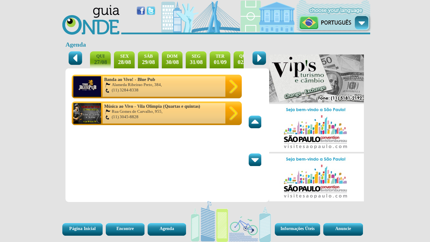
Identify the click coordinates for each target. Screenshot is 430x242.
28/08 (124, 59)
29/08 (148, 59)
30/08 (172, 59)
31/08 (196, 59)
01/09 (220, 59)
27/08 (100, 59)
